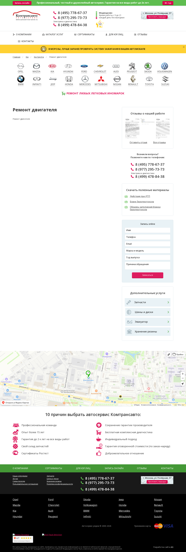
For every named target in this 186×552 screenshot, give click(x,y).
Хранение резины (146, 331)
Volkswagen (90, 505)
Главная (16, 57)
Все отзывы (159, 142)
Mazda (16, 505)
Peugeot (53, 516)
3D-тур (167, 3)
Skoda (86, 499)
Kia (27, 57)
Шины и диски (144, 312)
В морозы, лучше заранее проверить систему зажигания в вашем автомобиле (97, 49)
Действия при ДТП (140, 196)
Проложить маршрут (157, 17)
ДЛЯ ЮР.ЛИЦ (83, 468)
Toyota (158, 510)
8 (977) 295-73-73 (72, 17)
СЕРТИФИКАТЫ (53, 468)
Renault (158, 505)
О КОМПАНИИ (20, 468)
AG (172, 547)
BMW (86, 510)
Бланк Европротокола (142, 201)
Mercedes (124, 510)
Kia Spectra (39, 57)
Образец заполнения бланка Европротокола (145, 208)
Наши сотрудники (20, 476)
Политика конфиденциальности (60, 484)
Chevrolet (53, 505)
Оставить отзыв (138, 142)
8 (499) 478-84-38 (72, 24)
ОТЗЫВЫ (142, 468)
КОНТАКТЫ (167, 468)
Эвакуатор (141, 321)
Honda (122, 505)
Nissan (158, 499)
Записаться (147, 275)
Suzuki (158, 516)
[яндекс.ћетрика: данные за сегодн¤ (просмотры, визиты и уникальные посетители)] (21, 535)
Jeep (121, 499)
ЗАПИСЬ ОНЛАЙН (114, 468)
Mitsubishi (125, 516)
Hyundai (17, 516)
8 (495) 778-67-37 (72, 12)
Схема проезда (19, 481)
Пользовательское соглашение (25, 484)
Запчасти (140, 302)
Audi (50, 510)
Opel (15, 499)
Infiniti (87, 516)
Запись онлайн (22, 3)
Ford (51, 499)
